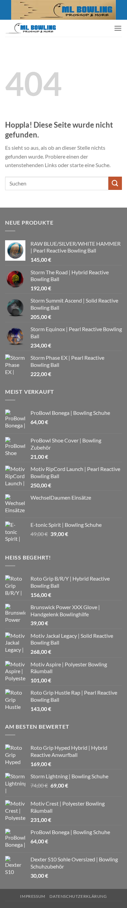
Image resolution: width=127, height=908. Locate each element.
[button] (118, 28)
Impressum (32, 896)
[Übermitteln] (115, 183)
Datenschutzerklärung (78, 896)
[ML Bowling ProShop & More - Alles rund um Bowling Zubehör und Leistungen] (30, 28)
